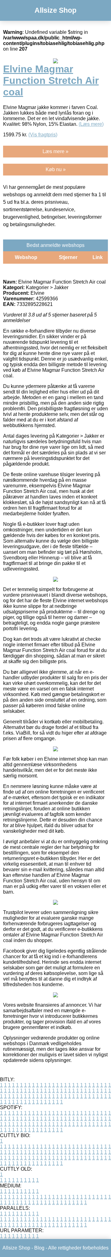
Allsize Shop (55, 10)
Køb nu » (56, 169)
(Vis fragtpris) (42, 134)
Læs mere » (55, 151)
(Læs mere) (91, 124)
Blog (39, 1247)
